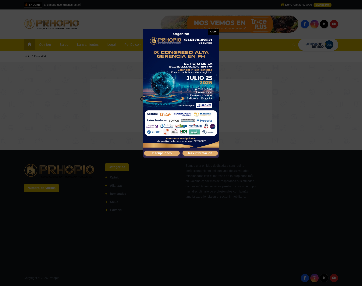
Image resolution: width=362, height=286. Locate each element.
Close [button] (213, 31)
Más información (200, 153)
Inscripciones (162, 153)
